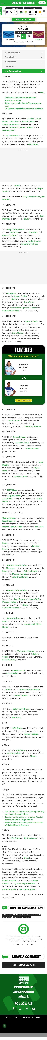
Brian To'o (33, 232)
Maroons (6, 199)
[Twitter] (20, 1009)
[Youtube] (33, 944)
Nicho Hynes (8, 130)
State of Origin (7, 917)
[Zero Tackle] (23, 3)
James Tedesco (26, 127)
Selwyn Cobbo (20, 296)
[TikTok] (23, 944)
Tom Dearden (20, 599)
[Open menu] (3, 3)
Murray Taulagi (19, 574)
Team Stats (10, 57)
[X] (28, 944)
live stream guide (27, 889)
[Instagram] (19, 944)
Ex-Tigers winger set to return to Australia (24, 108)
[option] (14, 11)
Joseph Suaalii (8, 521)
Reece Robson (19, 437)
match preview (9, 880)
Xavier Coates (28, 121)
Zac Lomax (13, 127)
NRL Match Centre (35, 914)
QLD (43, 196)
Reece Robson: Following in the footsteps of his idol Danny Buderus (24, 823)
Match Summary (12, 52)
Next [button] (44, 11)
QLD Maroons (12, 135)
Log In (42, 3)
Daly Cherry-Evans (31, 196)
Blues (17, 185)
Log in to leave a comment (23, 965)
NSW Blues (33, 144)
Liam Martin (17, 307)
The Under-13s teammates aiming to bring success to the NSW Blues (24, 812)
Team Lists (10, 66)
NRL (42, 92)
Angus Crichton (9, 235)
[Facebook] (14, 944)
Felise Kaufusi (8, 659)
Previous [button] (4, 11)
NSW (12, 838)
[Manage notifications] (4, 1026)
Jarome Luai (29, 624)
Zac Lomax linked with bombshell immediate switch (20, 99)
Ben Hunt (14, 121)
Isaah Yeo (14, 232)
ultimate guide (9, 889)
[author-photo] (23, 934)
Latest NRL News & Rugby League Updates (15, 914)
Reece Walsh (12, 673)
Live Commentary (13, 71)
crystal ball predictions (24, 883)
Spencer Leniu (31, 321)
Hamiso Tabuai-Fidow (12, 526)
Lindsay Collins (14, 753)
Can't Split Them (23, 400)
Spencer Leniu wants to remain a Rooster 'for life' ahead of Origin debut (24, 818)
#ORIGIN (39, 40)
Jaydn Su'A (34, 599)
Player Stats (10, 62)
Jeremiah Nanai (22, 442)
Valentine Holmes (10, 124)
